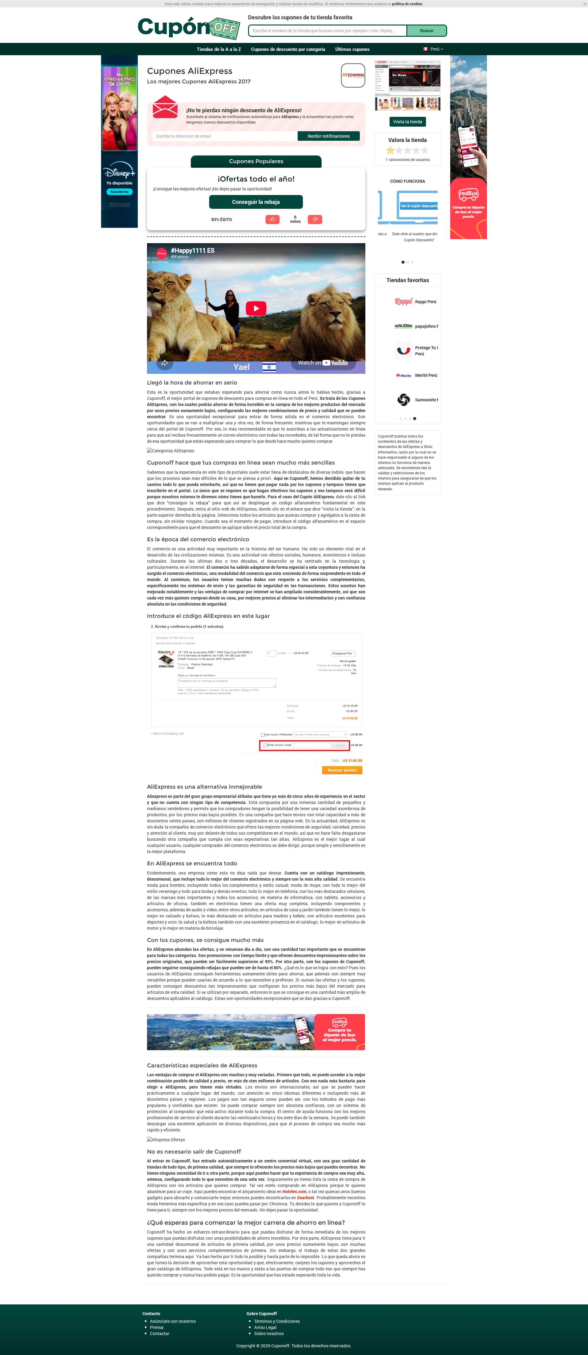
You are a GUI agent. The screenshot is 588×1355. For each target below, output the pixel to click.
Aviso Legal (265, 1327)
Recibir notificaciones (329, 136)
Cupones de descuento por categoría (288, 49)
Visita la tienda (407, 121)
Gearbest (305, 1197)
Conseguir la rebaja (256, 201)
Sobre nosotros (269, 1333)
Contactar (159, 1333)
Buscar (427, 30)
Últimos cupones (352, 49)
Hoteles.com (294, 1191)
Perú (435, 49)
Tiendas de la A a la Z (219, 49)
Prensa (157, 1327)
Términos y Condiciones (277, 1321)
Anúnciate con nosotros (173, 1321)
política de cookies (407, 3)
